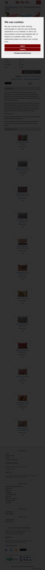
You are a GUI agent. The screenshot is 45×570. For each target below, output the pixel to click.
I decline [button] (23, 49)
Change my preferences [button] (22, 53)
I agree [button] (22, 46)
